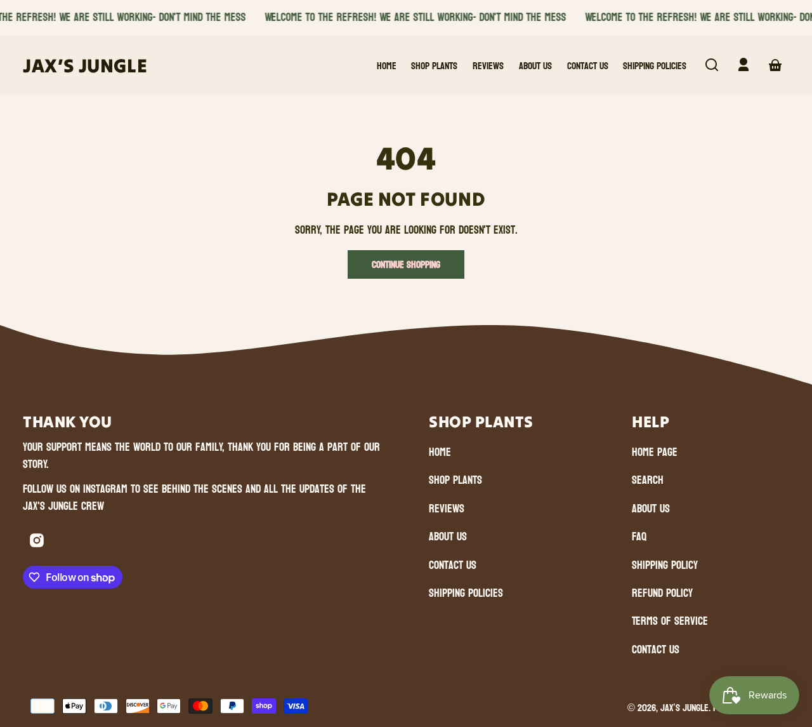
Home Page (655, 452)
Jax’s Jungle (684, 707)
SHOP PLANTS (455, 480)
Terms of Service (670, 621)
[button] (712, 65)
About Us (448, 536)
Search (648, 480)
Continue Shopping (406, 264)
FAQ (639, 536)
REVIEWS (446, 508)
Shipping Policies (466, 593)
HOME (440, 452)
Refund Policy (662, 593)
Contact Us (452, 565)
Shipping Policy (665, 565)
